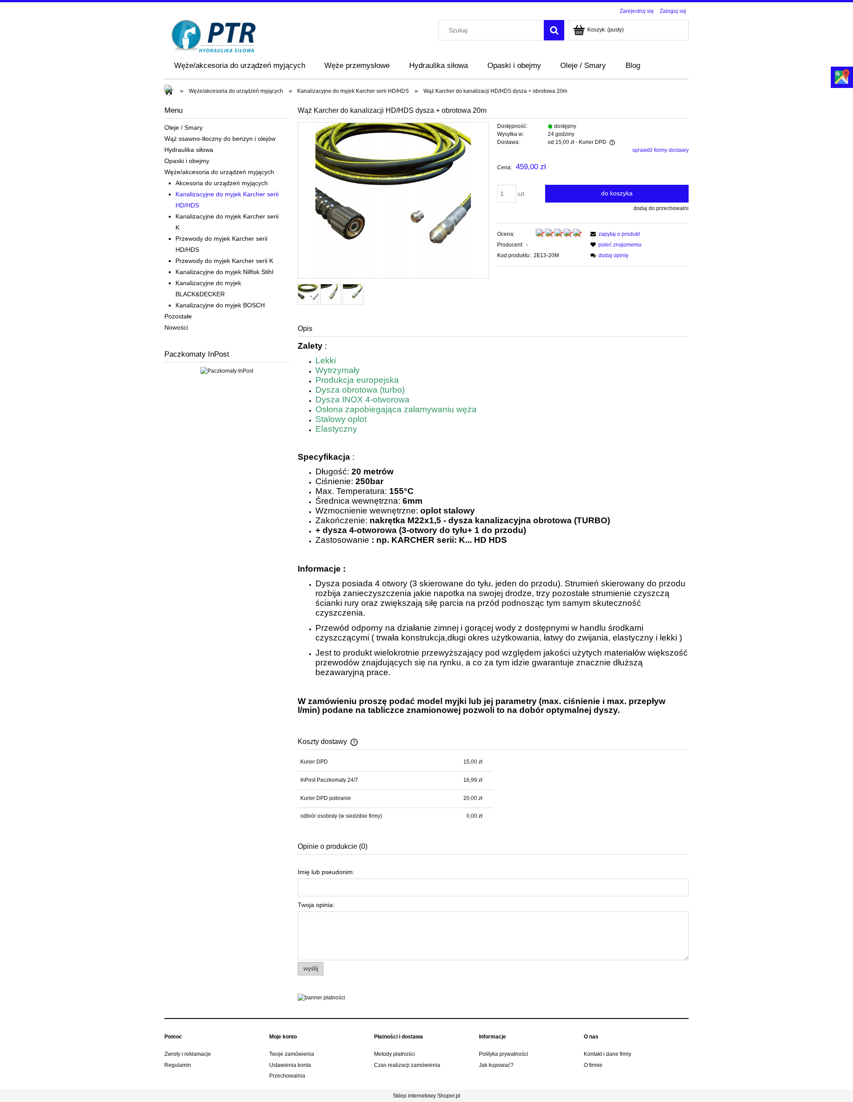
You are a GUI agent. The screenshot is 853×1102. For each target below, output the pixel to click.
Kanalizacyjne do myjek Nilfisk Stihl (224, 271)
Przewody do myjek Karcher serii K (224, 260)
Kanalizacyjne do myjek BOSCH (220, 305)
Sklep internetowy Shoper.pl (426, 1096)
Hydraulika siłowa (188, 149)
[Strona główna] (213, 35)
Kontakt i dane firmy (607, 1054)
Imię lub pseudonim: (326, 871)
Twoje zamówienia (291, 1054)
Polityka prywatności (503, 1054)
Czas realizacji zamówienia (407, 1065)
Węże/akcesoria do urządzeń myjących (219, 171)
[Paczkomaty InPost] (226, 370)
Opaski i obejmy (186, 160)
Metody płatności (394, 1054)
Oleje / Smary (183, 127)
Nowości (176, 327)
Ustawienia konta (290, 1065)
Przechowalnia (287, 1076)
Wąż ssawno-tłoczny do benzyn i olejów (219, 138)
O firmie (593, 1065)
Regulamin (177, 1065)
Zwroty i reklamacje (187, 1054)
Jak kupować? (496, 1065)
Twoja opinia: (316, 904)
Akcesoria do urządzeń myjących (221, 183)
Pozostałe (178, 316)
